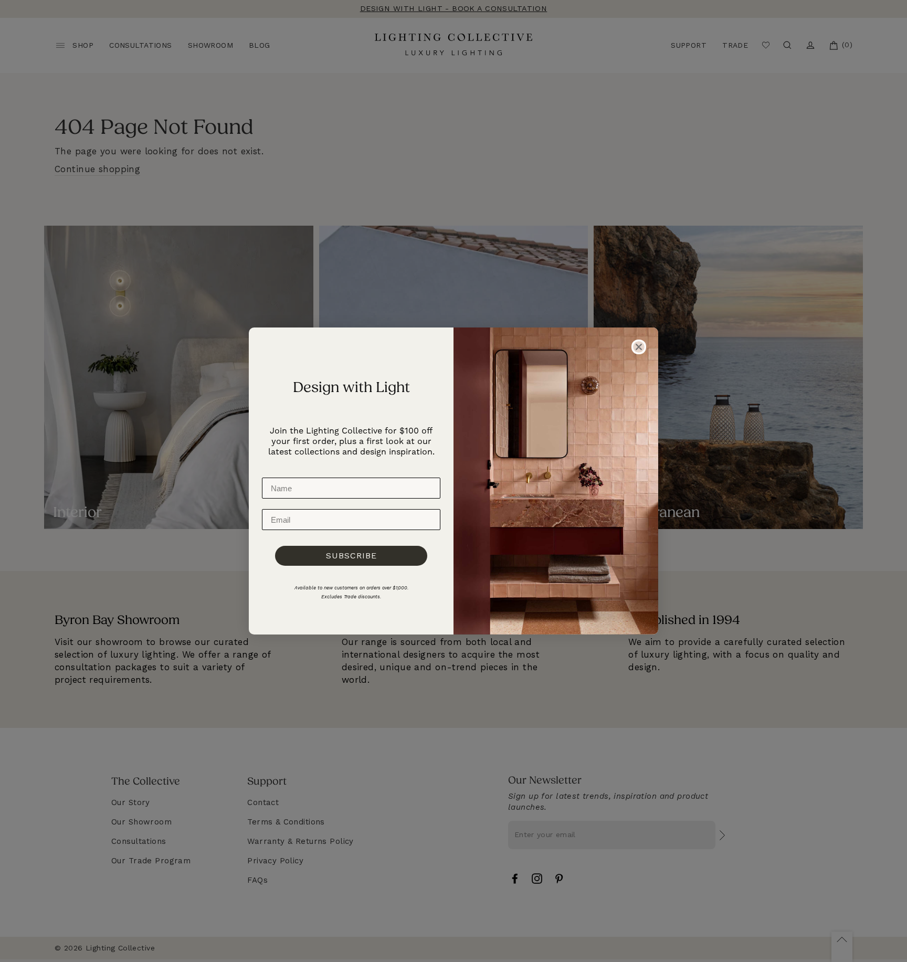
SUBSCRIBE (351, 556)
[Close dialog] (638, 347)
